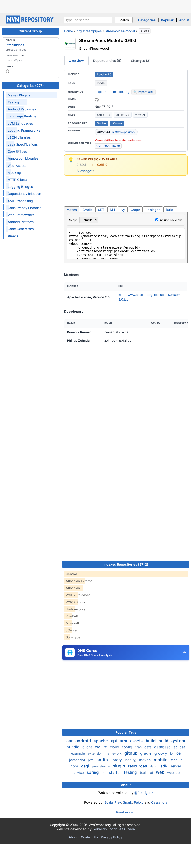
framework (114, 753)
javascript (77, 760)
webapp (173, 772)
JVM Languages (20, 123)
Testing (13, 102)
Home (68, 31)
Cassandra (159, 802)
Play (118, 802)
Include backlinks (171, 220)
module (176, 760)
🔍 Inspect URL (143, 92)
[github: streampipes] (7, 71)
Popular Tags (125, 732)
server (175, 766)
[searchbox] (88, 20)
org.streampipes (89, 31)
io (172, 753)
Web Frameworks (21, 215)
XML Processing (20, 201)
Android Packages (22, 109)
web (160, 772)
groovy (161, 753)
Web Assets (17, 166)
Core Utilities (17, 151)
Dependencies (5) (107, 61)
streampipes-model (120, 31)
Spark (127, 802)
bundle (73, 747)
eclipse (179, 747)
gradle (146, 753)
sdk (164, 766)
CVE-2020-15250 (108, 145)
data (148, 747)
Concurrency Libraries (24, 208)
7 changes (85, 171)
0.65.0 (102, 165)
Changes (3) (141, 61)
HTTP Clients (18, 180)
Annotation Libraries (23, 158)
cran (139, 747)
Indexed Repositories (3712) (125, 564)
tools (144, 772)
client (87, 747)
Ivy (122, 210)
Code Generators (21, 229)
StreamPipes (15, 45)
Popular (167, 20)
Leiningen (153, 210)
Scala (108, 802)
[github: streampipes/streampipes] (97, 100)
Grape (135, 210)
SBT (101, 210)
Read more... (126, 812)
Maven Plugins (19, 95)
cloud (115, 747)
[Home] (30, 22)
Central (101, 123)
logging (131, 760)
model (101, 83)
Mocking (14, 173)
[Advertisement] (95, 6)
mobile (161, 759)
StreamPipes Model (99, 40)
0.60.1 (130, 40)
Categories (147, 20)
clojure (101, 747)
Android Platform (21, 222)
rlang (154, 766)
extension (95, 753)
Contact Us (89, 837)
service (78, 772)
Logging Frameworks (24, 130)
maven (145, 759)
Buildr (170, 210)
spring (93, 772)
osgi (85, 766)
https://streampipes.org (112, 92)
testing (131, 772)
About (184, 20)
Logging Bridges (20, 187)
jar (123, 114)
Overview (76, 61)
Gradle (87, 210)
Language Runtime (22, 116)
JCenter (117, 123)
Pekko (138, 802)
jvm (91, 760)
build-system (171, 740)
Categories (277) (30, 86)
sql (104, 772)
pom (103, 114)
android (83, 740)
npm (74, 766)
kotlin (102, 759)
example (78, 753)
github (131, 753)
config (127, 747)
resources (138, 766)
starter (115, 772)
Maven (72, 210)
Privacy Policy (111, 837)
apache (101, 741)
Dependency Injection (24, 194)
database (163, 747)
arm (124, 741)
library (117, 759)
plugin (119, 765)
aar (70, 740)
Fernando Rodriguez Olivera (113, 829)
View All (140, 114)
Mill (112, 210)
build (151, 740)
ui (152, 772)
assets (137, 741)
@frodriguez (143, 793)
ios (178, 753)
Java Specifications (23, 144)
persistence (101, 766)
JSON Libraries (19, 137)
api (114, 740)
